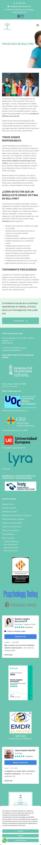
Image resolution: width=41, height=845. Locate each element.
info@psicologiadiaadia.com (20, 6)
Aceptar (20, 831)
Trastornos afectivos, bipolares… (13, 519)
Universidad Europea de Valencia (13, 448)
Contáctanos (19, 321)
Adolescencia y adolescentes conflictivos (16, 515)
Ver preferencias (20, 840)
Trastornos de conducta (10, 530)
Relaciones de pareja (9, 511)
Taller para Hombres (11, 551)
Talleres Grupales (8, 538)
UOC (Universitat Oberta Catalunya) (14, 411)
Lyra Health (6, 469)
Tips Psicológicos (8, 534)
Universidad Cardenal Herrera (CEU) (15, 430)
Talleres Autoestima (11, 548)
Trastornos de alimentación (11, 527)
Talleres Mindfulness (11, 541)
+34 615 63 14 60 (8, 348)
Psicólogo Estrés (8, 504)
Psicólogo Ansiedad (9, 508)
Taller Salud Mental (10, 544)
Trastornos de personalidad (12, 523)
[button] (37, 25)
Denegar (20, 836)
